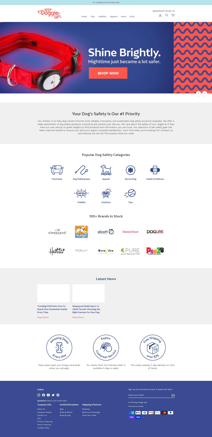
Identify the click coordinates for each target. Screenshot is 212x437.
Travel (84, 16)
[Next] (204, 93)
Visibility (102, 16)
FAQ (39, 418)
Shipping (86, 409)
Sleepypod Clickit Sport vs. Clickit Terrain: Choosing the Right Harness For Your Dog (86, 309)
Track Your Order (89, 415)
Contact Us (42, 415)
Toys (93, 16)
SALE (132, 16)
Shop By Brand (66, 412)
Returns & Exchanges (91, 412)
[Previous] (198, 93)
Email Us (170, 11)
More (123, 16)
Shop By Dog (65, 415)
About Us (41, 409)
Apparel (113, 16)
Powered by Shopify (136, 406)
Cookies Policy (43, 428)
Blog (61, 409)
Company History (44, 412)
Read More (43, 317)
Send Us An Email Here (57, 401)
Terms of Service (44, 425)
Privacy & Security (45, 422)
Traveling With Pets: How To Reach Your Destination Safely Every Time (52, 309)
